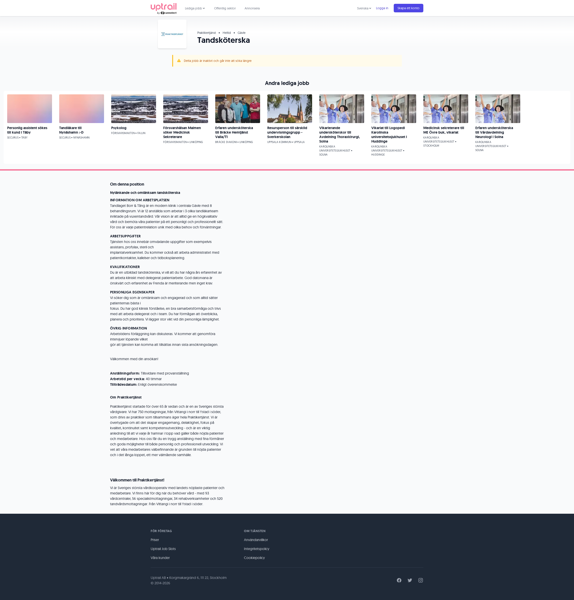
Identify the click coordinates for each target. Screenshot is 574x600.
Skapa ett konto (409, 8)
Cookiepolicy (254, 557)
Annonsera (252, 8)
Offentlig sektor (225, 8)
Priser (155, 539)
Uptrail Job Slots (163, 548)
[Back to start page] (163, 8)
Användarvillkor (256, 539)
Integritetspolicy (256, 548)
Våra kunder (160, 557)
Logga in (382, 8)
